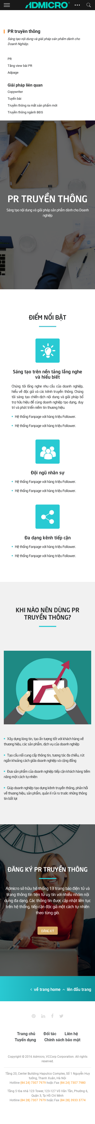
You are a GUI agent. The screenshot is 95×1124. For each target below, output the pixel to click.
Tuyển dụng (25, 1039)
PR (10, 59)
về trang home (47, 989)
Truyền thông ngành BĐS (25, 112)
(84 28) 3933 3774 (73, 1100)
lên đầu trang (78, 989)
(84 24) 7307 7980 (73, 1083)
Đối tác (50, 1033)
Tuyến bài (14, 98)
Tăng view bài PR (20, 66)
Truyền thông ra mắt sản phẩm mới (32, 105)
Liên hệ (71, 1033)
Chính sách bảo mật (62, 1039)
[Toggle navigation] (7, 5)
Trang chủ (26, 1033)
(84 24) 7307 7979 (33, 1083)
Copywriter (15, 92)
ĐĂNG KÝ (47, 930)
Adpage (13, 72)
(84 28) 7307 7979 (33, 1100)
